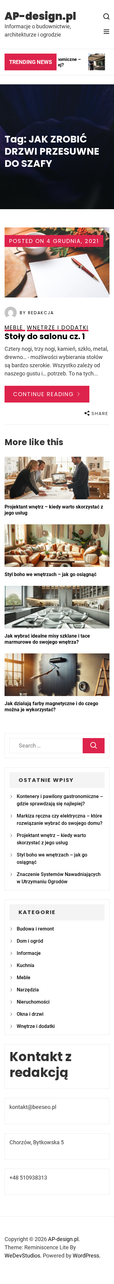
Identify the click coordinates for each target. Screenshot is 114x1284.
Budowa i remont (35, 929)
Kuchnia (25, 965)
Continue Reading (44, 394)
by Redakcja (37, 313)
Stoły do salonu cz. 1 (45, 336)
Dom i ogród (30, 941)
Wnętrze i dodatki (36, 1026)
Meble (23, 977)
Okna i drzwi (30, 1014)
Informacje (29, 953)
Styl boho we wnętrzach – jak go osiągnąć (50, 574)
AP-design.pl (40, 16)
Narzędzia (28, 990)
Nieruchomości (33, 1002)
